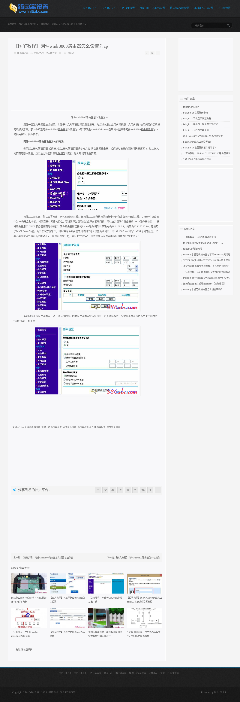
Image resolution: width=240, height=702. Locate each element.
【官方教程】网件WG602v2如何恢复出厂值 (105, 600)
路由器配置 (100, 427)
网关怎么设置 (69, 427)
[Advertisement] (86, 84)
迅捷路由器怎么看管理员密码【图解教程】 (204, 283)
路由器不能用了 (85, 427)
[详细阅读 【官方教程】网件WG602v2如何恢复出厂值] (106, 584)
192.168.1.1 (89, 7)
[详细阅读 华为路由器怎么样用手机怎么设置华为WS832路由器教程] (144, 619)
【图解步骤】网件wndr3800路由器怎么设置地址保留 (47, 557)
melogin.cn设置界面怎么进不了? (199, 147)
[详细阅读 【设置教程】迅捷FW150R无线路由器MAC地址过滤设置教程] (144, 584)
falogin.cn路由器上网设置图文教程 (200, 124)
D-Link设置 (224, 7)
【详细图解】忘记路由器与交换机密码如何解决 (206, 272)
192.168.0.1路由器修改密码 (197, 159)
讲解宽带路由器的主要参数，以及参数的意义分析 (208, 266)
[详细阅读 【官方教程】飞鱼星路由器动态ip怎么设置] (67, 584)
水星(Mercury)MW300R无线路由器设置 (203, 136)
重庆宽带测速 (113, 427)
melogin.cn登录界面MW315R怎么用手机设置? (206, 278)
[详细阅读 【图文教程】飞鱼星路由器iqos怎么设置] (67, 619)
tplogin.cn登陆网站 (192, 249)
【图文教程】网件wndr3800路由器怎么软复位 (138, 557)
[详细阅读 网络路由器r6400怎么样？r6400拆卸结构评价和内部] (29, 584)
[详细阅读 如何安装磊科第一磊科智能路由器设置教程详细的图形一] (106, 619)
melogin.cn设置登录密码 (195, 112)
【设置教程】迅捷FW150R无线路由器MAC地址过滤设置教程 (144, 600)
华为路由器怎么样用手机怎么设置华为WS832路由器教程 (143, 634)
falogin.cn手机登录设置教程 (197, 118)
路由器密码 (30, 24)
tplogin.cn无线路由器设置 (196, 130)
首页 (21, 24)
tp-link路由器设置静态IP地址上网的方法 (203, 243)
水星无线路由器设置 (51, 427)
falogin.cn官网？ (191, 107)
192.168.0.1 (108, 7)
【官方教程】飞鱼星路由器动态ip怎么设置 (67, 600)
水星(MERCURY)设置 (152, 7)
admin (15, 567)
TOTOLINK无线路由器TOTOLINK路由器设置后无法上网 (211, 260)
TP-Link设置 (127, 7)
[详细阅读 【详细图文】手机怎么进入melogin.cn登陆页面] (29, 619)
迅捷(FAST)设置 (203, 7)
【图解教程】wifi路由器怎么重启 (199, 237)
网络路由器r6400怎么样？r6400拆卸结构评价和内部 (28, 600)
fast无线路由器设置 (30, 427)
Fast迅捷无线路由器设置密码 (197, 142)
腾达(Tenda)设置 (179, 7)
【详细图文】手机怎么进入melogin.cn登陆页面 (24, 634)
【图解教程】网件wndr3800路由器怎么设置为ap (61, 46)
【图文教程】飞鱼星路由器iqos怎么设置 (67, 634)
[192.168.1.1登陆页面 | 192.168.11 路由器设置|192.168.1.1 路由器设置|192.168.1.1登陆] (29, 8)
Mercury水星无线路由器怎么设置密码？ (203, 289)
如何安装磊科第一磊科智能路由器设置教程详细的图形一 (105, 634)
